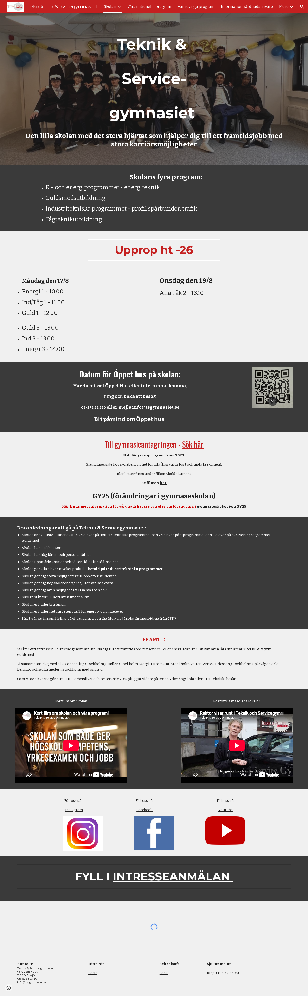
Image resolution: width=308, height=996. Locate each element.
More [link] (284, 6)
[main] (154, 77)
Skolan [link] (110, 6)
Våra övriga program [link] (196, 6)
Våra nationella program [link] (149, 6)
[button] (302, 6)
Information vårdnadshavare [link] (247, 6)
